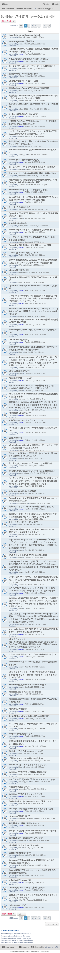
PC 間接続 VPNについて (20, 413)
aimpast (21, 855)
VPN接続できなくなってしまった (24, 845)
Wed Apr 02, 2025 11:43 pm (37, 900)
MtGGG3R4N (23, 761)
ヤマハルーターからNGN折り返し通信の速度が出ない (33, 173)
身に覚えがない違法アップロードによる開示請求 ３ (32, 66)
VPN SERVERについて (19, 371)
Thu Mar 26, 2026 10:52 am (35, 202)
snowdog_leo (23, 782)
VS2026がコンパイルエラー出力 (23, 81)
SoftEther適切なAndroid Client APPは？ (27, 685)
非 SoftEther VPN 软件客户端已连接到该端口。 (30, 716)
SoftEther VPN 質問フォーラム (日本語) (28, 16)
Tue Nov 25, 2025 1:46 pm (35, 509)
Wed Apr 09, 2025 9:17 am (34, 890)
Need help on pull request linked (24, 35)
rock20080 (22, 176)
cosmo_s (21, 155)
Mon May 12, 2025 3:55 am (33, 848)
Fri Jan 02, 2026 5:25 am (34, 391)
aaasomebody (23, 473)
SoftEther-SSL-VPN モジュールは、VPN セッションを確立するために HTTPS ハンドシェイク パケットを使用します (33, 311)
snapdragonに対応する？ (20, 734)
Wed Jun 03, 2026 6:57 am (40, 109)
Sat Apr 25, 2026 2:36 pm (34, 146)
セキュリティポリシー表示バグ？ (24, 522)
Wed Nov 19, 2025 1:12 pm (35, 534)
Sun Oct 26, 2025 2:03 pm (34, 687)
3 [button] (32, 25)
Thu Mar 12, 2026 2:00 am (38, 226)
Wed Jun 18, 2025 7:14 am (45, 818)
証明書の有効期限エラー (20, 853)
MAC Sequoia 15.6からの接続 (22, 491)
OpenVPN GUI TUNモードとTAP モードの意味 (30, 245)
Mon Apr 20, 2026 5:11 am (37, 155)
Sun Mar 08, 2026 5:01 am (34, 242)
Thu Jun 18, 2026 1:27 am (33, 91)
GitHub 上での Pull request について (26, 751)
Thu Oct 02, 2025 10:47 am (35, 736)
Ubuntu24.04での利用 (19, 270)
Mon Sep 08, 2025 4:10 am (40, 782)
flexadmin (22, 789)
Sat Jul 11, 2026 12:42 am (35, 76)
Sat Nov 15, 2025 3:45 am (34, 585)
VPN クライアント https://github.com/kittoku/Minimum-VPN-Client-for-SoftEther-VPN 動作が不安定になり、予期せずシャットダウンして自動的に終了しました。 (33, 643)
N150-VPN (22, 865)
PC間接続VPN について (20, 378)
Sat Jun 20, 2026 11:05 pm (35, 83)
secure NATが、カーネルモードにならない (28, 765)
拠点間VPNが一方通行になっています (26, 838)
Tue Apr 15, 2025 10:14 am (38, 865)
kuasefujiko (22, 840)
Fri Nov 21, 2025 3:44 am (33, 524)
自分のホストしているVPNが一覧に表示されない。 (32, 506)
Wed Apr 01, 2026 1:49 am (35, 169)
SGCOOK (22, 209)
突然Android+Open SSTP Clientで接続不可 (29, 88)
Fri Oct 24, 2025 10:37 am (34, 704)
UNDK (20, 255)
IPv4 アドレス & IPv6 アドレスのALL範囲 (28, 555)
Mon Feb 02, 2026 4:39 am (35, 316)
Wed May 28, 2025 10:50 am (35, 833)
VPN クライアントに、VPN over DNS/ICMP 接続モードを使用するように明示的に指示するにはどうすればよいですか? (33, 674)
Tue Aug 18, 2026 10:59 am (35, 54)
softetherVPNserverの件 (20, 880)
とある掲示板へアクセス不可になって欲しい (29, 59)
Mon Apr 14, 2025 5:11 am (34, 875)
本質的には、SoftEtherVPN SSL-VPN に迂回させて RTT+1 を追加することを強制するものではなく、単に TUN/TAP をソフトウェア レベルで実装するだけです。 (33, 405)
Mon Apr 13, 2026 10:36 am (35, 162)
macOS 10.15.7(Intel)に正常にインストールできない (32, 779)
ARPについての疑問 (18, 709)
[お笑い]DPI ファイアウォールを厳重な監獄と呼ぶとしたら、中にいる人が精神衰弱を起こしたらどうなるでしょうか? (33, 580)
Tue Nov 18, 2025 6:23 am (34, 557)
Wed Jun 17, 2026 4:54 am (35, 101)
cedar (20, 54)
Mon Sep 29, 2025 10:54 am (35, 746)
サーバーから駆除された (20, 207)
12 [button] (45, 25)
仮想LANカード (16, 438)
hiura (20, 37)
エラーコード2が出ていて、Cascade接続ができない (32, 654)
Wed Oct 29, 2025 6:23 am (35, 667)
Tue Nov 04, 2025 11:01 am (35, 649)
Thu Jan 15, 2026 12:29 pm (35, 373)
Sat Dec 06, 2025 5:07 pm (40, 473)
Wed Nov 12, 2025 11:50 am (35, 624)
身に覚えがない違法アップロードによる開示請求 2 (31, 471)
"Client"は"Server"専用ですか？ (23, 252)
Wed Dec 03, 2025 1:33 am (35, 486)
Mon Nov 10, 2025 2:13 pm (35, 634)
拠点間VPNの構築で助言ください (24, 823)
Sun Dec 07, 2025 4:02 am (34, 466)
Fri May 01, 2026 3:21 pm (34, 136)
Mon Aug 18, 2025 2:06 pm (35, 796)
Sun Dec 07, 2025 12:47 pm (35, 458)
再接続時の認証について (20, 787)
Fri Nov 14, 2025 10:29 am (35, 593)
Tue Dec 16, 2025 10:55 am (35, 423)
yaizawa (21, 399)
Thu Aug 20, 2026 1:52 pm (34, 37)
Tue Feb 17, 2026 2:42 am (34, 282)
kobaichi (21, 69)
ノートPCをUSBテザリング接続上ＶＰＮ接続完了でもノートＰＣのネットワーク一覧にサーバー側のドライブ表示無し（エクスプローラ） (33, 298)
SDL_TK (21, 900)
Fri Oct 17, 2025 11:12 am (34, 711)
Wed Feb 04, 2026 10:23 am (35, 303)
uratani (21, 169)
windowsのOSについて (19, 816)
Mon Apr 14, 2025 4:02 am (34, 882)
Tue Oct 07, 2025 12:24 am (35, 729)
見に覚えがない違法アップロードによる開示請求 (31, 463)
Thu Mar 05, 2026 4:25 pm (35, 255)
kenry (20, 694)
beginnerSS (22, 272)
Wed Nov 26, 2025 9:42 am (35, 493)
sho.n (20, 875)
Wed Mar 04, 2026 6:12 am (34, 265)
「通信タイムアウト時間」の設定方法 (26, 758)
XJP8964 (21, 185)
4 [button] (35, 25)
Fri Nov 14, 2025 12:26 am (34, 609)
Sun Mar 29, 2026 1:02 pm (37, 185)
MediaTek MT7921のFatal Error (23, 114)
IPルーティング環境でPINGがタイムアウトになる (31, 809)
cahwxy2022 (23, 109)
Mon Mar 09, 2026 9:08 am (35, 232)
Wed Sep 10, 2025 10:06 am (34, 774)
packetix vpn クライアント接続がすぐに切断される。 (33, 230)
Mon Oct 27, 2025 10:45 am (35, 680)
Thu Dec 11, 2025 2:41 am (34, 450)
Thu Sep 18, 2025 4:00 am (34, 767)
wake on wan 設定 (17, 905)
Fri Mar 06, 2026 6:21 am (34, 248)
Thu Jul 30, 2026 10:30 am (35, 61)
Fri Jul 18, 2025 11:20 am (34, 811)
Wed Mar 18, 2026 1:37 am (38, 209)
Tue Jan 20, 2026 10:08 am (35, 342)
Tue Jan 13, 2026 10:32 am (35, 380)
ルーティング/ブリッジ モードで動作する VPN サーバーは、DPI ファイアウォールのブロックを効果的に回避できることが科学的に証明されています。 (33, 481)
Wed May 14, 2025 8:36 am (39, 840)
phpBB (21, 951)
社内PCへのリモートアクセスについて (26, 420)
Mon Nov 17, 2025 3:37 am (35, 572)
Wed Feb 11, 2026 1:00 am (35, 291)
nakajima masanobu (25, 818)
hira (19, 848)
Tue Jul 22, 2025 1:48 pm (33, 804)
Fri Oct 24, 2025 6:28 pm (34, 694)
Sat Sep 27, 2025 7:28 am (33, 753)
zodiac (20, 44)
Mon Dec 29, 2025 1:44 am (35, 410)
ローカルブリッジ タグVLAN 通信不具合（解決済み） (33, 167)
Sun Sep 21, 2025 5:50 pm (40, 761)
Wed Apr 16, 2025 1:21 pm (36, 855)
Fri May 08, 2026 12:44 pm (35, 126)
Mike (20, 91)
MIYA (20, 265)
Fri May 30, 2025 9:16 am (34, 826)
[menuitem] (5, 4)
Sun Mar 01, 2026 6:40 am (39, 272)
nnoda (20, 729)
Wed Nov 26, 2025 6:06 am (39, 503)
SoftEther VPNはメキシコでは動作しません (28, 190)
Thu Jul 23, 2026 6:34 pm (35, 69)
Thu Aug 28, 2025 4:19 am (37, 789)
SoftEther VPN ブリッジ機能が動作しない (28, 772)
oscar (20, 101)
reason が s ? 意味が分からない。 (24, 160)
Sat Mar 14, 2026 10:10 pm (35, 218)
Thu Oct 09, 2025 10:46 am (35, 719)
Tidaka (21, 76)
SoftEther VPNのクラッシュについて (25, 794)
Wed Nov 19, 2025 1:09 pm (35, 550)
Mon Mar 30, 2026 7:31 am (38, 176)
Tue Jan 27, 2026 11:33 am (35, 325)
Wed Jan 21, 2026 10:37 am (35, 335)
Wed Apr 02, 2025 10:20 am (35, 907)
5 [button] (39, 25)
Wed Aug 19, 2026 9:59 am (35, 44)
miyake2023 (23, 503)
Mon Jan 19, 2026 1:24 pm (34, 352)
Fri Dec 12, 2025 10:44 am (35, 440)
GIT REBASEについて (19, 340)
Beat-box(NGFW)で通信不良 (21, 41)
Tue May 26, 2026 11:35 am (35, 116)
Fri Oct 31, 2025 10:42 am (34, 657)
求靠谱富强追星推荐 (18, 223)
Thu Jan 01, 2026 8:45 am (36, 399)
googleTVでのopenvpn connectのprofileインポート (33, 831)
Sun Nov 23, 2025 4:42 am (34, 519)
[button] (21, 25)
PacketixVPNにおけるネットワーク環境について (31, 801)
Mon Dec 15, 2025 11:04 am (35, 433)
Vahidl (20, 218)
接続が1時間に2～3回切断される (23, 73)
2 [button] (28, 25)
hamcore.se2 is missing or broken (25, 692)
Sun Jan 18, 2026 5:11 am (34, 368)
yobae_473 (22, 226)
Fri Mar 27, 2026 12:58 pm (34, 192)
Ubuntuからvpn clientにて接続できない (27, 887)
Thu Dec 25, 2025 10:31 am (35, 415)
